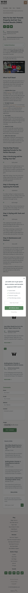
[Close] (24, 278)
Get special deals (14, 308)
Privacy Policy (14, 312)
